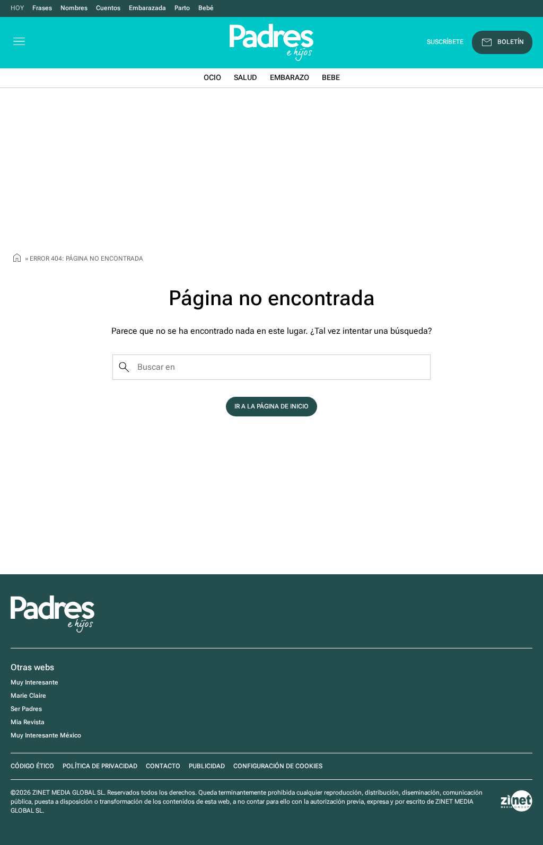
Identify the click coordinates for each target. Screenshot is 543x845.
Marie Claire (28, 695)
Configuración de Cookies (277, 766)
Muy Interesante (34, 682)
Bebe (331, 77)
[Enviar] (124, 367)
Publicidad (207, 766)
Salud (245, 77)
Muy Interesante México (46, 735)
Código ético (32, 766)
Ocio (212, 77)
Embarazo (289, 77)
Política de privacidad (100, 766)
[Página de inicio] (17, 259)
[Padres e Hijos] (52, 630)
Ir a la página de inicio (271, 406)
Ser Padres (26, 709)
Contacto (163, 766)
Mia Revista (28, 722)
